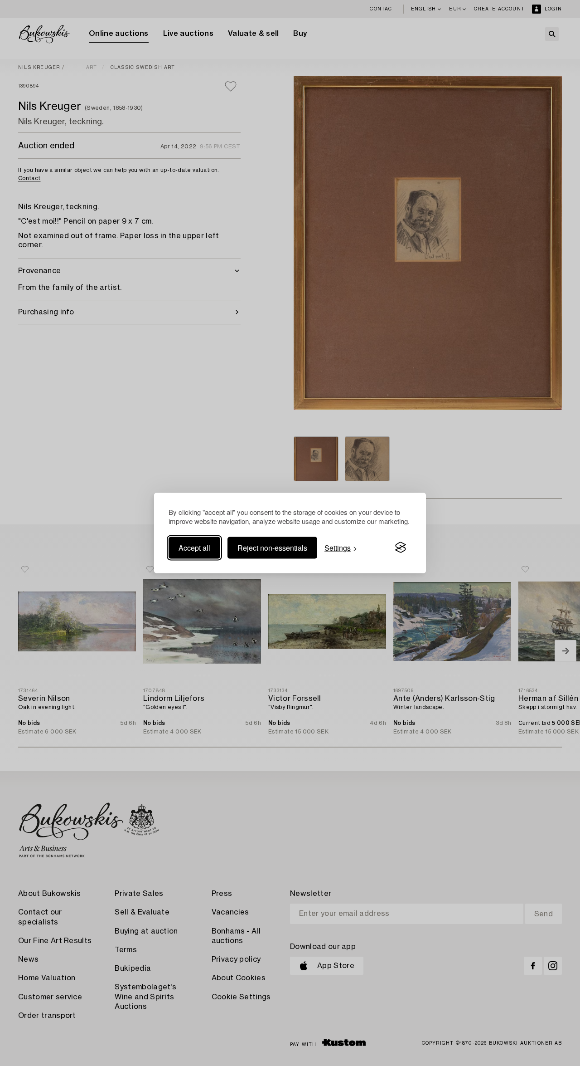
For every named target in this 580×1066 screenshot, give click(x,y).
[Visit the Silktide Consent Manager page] (400, 547)
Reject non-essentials (272, 547)
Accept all (194, 547)
